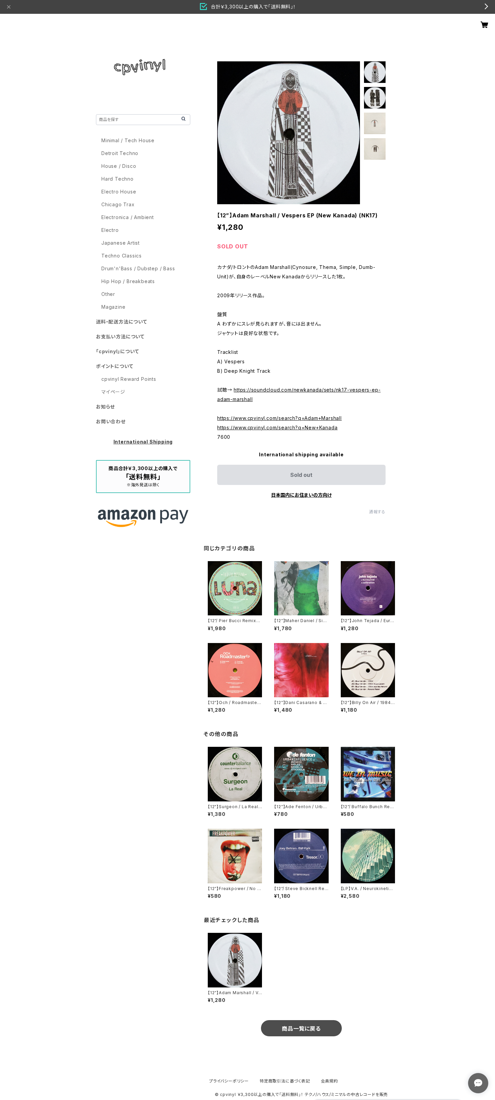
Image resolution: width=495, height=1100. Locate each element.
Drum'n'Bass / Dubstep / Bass (138, 268)
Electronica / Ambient (127, 217)
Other (108, 294)
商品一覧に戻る (301, 1028)
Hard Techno (117, 179)
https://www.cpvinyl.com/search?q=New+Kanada (277, 427)
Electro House (118, 191)
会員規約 (329, 1080)
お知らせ (105, 406)
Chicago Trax (118, 204)
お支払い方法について (120, 336)
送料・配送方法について (121, 322)
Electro (110, 230)
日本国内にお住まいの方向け (301, 495)
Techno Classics (121, 255)
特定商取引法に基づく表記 (285, 1080)
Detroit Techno (119, 153)
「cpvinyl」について (117, 351)
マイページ (113, 392)
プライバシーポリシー (229, 1080)
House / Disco (118, 166)
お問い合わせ (111, 421)
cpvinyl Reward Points (128, 379)
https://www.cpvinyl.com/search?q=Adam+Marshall (279, 418)
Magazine (113, 307)
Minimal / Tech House (128, 140)
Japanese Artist (120, 243)
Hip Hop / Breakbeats (128, 281)
